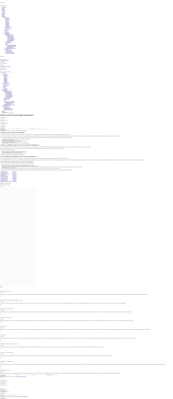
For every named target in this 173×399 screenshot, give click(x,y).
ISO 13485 (7, 21)
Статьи (3, 8)
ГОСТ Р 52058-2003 (11, 37)
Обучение (5, 30)
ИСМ (6, 20)
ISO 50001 (7, 25)
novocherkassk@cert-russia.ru (4, 60)
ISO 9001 (7, 18)
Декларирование (8, 41)
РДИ (6, 44)
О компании (4, 7)
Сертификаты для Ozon (11, 46)
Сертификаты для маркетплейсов (9, 101)
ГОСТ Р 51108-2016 (11, 38)
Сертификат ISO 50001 (4, 180)
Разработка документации (8, 49)
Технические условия (9, 51)
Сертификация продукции (10, 34)
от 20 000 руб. (14, 174)
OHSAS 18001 (6, 76)
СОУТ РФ (7, 29)
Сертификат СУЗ (6, 85)
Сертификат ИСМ (3, 174)
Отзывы (3, 13)
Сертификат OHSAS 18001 (4, 173)
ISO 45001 (7, 24)
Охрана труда (8, 32)
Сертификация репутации (8, 27)
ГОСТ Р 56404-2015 (9, 93)
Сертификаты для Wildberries (10, 102)
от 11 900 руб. (14, 171)
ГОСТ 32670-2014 (8, 97)
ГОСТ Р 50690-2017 (11, 40)
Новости (3, 9)
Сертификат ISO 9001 (3, 171)
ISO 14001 (7, 19)
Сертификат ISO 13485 (4, 175)
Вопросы (3, 10)
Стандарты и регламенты (10, 52)
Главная (3, 111)
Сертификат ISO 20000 (4, 176)
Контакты (3, 11)
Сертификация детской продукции (11, 48)
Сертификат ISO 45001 (4, 179)
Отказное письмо (8, 42)
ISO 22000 (7, 23)
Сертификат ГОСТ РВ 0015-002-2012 (6, 181)
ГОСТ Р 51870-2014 (11, 36)
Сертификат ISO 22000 (4, 177)
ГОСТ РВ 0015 (8, 26)
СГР (6, 43)
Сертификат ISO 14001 (4, 172)
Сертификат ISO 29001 (4, 178)
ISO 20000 (7, 22)
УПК (6, 31)
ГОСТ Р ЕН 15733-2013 (11, 39)
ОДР (4, 84)
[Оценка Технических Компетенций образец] (18, 285)
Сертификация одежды (9, 47)
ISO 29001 (5, 80)
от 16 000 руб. (14, 175)
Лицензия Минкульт (9, 50)
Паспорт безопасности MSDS (10, 53)
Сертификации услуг (9, 35)
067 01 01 (2, 383)
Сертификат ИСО (6, 17)
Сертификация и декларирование (7, 33)
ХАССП (5, 106)
